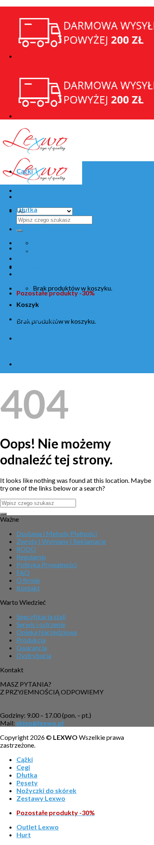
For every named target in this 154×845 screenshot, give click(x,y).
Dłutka (26, 209)
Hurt (23, 338)
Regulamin (31, 557)
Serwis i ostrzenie (40, 624)
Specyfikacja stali (41, 616)
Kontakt (28, 588)
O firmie (28, 580)
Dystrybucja (33, 655)
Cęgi (23, 190)
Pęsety (27, 228)
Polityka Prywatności (46, 564)
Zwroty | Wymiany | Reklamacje (61, 541)
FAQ (23, 572)
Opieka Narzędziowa (46, 632)
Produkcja (31, 640)
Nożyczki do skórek (46, 248)
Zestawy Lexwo (40, 267)
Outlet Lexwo (37, 318)
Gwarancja (31, 647)
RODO (26, 549)
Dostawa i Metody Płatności (56, 533)
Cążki (24, 171)
